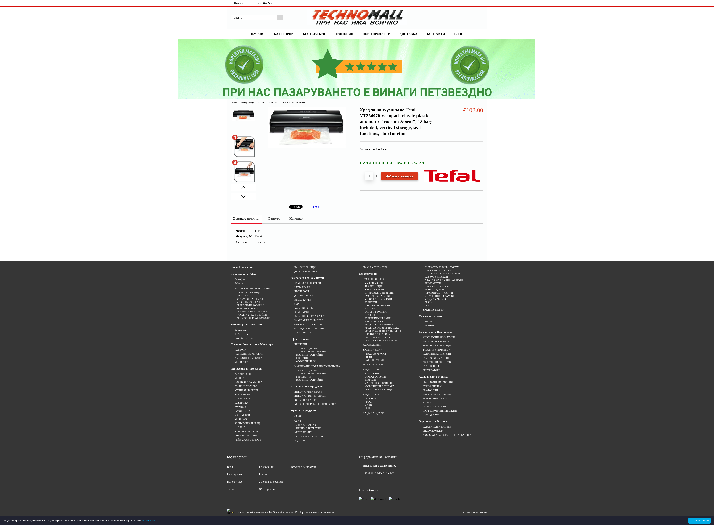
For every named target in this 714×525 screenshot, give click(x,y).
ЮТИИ (368, 357)
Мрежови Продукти (303, 410)
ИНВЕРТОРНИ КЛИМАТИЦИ (439, 337)
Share (297, 206)
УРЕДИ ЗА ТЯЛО (372, 369)
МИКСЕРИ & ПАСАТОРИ (378, 299)
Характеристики (246, 218)
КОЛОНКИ (240, 407)
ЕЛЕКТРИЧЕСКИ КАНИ (378, 318)
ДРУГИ (428, 305)
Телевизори (240, 330)
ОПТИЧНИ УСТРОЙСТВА (308, 324)
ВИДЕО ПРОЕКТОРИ (305, 400)
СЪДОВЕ (427, 321)
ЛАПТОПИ (240, 350)
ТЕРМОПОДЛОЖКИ (436, 289)
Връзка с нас (234, 481)
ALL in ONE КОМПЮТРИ (248, 358)
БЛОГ (458, 34)
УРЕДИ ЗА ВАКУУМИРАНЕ (294, 103)
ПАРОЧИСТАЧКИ (374, 360)
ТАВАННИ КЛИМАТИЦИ (436, 350)
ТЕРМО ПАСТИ (302, 332)
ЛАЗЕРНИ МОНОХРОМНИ (311, 351)
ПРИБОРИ (428, 325)
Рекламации (266, 466)
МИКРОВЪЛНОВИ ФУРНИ (379, 293)
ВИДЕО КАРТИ (302, 299)
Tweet (316, 206)
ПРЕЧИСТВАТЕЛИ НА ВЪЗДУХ (442, 267)
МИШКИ (239, 378)
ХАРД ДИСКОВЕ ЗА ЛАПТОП (310, 316)
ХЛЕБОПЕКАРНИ (374, 289)
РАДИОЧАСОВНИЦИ (434, 406)
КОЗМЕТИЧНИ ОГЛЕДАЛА (379, 386)
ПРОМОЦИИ (344, 34)
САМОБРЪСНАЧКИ (375, 376)
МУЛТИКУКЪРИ (374, 283)
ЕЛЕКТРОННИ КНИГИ (435, 398)
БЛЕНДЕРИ (371, 302)
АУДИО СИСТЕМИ (433, 386)
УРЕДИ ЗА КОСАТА (373, 394)
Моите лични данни (474, 512)
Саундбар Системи (244, 338)
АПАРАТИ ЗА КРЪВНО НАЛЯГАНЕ (444, 280)
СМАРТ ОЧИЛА (245, 295)
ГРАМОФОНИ (430, 390)
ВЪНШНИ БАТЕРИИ (247, 308)
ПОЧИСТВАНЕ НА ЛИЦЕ (378, 389)
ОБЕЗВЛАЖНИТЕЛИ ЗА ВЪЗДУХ (443, 273)
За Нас (231, 489)
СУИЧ (297, 421)
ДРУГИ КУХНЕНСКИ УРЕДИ (381, 340)
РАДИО (427, 402)
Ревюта (274, 218)
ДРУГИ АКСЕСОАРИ (305, 271)
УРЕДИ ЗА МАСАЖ (435, 299)
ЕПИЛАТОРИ (372, 373)
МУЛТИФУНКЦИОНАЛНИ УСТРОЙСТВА (317, 366)
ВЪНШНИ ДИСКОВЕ (246, 386)
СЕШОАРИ (370, 398)
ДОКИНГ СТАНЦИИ (246, 435)
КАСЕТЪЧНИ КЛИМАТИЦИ (438, 341)
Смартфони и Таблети (245, 274)
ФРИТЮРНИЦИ (373, 286)
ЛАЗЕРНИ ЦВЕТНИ (307, 348)
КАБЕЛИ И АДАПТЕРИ (247, 431)
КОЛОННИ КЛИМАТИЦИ (437, 345)
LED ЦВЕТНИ (303, 376)
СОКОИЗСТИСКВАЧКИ (377, 305)
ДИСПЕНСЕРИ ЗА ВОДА (378, 337)
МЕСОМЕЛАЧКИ (374, 321)
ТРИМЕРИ (370, 380)
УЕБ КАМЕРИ (242, 415)
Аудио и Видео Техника (433, 376)
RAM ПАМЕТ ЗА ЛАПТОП (309, 320)
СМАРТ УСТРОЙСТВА (375, 267)
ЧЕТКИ (368, 408)
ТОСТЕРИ (370, 308)
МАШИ (369, 405)
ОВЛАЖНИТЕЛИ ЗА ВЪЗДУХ (441, 270)
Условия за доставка (271, 481)
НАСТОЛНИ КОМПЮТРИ (249, 354)
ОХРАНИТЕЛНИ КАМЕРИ (437, 427)
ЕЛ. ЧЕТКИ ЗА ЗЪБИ (374, 364)
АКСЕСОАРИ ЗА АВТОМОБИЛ (254, 318)
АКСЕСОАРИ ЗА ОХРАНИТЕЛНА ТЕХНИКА (447, 435)
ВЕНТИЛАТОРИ (431, 370)
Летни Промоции (242, 267)
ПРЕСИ (368, 402)
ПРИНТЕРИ (300, 344)
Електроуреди (247, 103)
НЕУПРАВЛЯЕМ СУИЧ (308, 428)
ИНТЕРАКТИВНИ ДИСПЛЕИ (310, 396)
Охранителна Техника (433, 421)
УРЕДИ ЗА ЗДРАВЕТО (375, 413)
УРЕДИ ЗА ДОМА (372, 350)
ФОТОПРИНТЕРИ (306, 361)
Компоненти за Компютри (307, 278)
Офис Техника (300, 339)
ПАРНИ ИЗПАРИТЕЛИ (437, 286)
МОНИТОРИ (241, 362)
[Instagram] (481, 3)
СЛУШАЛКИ (242, 403)
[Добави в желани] (480, 164)
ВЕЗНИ (428, 302)
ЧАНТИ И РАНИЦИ (305, 267)
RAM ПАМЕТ (301, 312)
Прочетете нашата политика (317, 512)
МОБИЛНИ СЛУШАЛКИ (250, 302)
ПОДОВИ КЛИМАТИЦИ (436, 358)
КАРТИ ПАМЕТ (243, 394)
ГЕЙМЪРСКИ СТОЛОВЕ (248, 440)
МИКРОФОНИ (242, 419)
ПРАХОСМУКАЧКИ (375, 354)
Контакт (296, 218)
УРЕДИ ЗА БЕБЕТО (433, 310)
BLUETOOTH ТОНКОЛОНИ (438, 382)
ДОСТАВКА (408, 34)
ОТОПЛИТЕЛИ (431, 366)
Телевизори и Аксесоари (246, 324)
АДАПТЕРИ (300, 440)
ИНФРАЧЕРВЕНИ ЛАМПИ (439, 293)
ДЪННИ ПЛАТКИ (303, 295)
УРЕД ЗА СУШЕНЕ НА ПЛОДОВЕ (383, 331)
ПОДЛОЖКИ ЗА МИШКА (248, 382)
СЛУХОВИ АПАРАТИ (436, 277)
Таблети (239, 283)
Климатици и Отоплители (435, 332)
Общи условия (268, 489)
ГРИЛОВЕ (370, 315)
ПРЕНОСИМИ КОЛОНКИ (250, 305)
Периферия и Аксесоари (246, 368)
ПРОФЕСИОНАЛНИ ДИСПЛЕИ (440, 411)
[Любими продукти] (473, 17)
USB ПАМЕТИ (242, 398)
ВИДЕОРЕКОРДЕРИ (433, 431)
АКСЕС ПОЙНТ (302, 432)
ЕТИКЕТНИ (302, 358)
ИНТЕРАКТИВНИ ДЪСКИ (308, 392)
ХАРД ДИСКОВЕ (303, 308)
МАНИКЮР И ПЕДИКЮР (378, 383)
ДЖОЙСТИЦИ (242, 411)
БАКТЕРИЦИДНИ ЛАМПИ (439, 296)
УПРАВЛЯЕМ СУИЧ (307, 425)
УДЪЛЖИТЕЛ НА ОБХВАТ (308, 436)
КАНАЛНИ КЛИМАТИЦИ (437, 354)
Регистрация (234, 474)
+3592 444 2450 (263, 3)
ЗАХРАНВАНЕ (302, 287)
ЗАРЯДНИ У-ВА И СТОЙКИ (252, 315)
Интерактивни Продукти (307, 386)
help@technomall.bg (384, 465)
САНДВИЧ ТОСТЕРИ (376, 312)
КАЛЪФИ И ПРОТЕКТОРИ (251, 299)
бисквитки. (149, 520)
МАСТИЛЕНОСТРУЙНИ (309, 355)
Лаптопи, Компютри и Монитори (252, 344)
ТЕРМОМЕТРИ (433, 283)
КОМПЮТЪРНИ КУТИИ (307, 283)
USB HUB (240, 427)
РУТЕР (298, 416)
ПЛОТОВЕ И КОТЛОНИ (377, 334)
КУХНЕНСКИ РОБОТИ (377, 296)
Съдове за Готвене (431, 316)
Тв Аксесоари (241, 334)
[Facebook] (476, 3)
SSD (296, 304)
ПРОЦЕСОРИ (301, 291)
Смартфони (240, 279)
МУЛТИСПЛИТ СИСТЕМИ (437, 362)
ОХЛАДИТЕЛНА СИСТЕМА (309, 328)
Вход (230, 466)
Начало (234, 103)
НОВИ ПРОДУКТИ (376, 34)
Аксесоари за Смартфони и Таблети (253, 288)
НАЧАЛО (257, 34)
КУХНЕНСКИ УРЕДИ (267, 103)
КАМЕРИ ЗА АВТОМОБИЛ (437, 394)
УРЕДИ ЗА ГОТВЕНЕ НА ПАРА (382, 328)
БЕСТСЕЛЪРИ (314, 34)
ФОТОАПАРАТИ (431, 415)
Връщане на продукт (303, 466)
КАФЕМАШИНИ (372, 344)
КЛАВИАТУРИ (243, 374)
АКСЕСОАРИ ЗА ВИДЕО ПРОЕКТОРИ (315, 404)
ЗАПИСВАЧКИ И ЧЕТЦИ (248, 423)
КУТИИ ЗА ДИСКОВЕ (247, 390)
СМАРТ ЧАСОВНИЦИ (249, 292)
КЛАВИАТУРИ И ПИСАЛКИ (252, 311)
